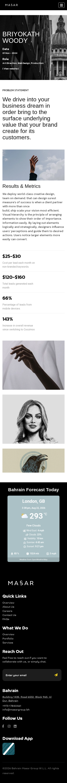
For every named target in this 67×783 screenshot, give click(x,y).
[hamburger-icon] (61, 5)
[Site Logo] (11, 4)
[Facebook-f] (3, 726)
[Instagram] (9, 726)
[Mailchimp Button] (56, 675)
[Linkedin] (15, 726)
